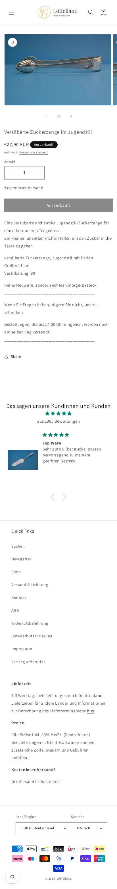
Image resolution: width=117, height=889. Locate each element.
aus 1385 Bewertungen (58, 421)
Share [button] (16, 356)
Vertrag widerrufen (28, 661)
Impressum (21, 648)
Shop (16, 571)
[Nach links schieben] (46, 116)
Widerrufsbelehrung (29, 623)
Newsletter (21, 559)
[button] (11, 12)
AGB (15, 610)
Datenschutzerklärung (32, 635)
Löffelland (64, 878)
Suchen (18, 546)
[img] (58, 413)
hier (90, 710)
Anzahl (9, 161)
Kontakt (18, 597)
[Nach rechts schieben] (71, 116)
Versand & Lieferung (29, 584)
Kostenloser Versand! (33, 152)
